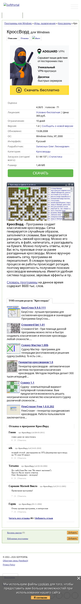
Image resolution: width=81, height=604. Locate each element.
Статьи (32, 15)
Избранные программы (17, 538)
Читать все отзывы (19, 518)
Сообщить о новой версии (57, 126)
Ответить (22, 440)
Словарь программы (22, 282)
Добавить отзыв (44, 518)
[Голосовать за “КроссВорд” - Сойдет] (46, 103)
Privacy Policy (9, 564)
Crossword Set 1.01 (33, 324)
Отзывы (25, 38)
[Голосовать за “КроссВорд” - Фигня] (38, 103)
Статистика (55, 156)
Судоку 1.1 (27, 382)
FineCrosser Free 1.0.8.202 (37, 406)
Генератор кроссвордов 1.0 (35, 362)
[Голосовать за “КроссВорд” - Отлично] (54, 103)
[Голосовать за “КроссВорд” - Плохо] (42, 103)
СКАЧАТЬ (40, 173)
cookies (43, 584)
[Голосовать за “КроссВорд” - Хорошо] (50, 103)
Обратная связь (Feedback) (15, 560)
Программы (13, 15)
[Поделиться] (36, 38)
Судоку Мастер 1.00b (34, 345)
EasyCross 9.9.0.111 (33, 307)
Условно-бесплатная (48, 112)
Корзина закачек (14, 532)
